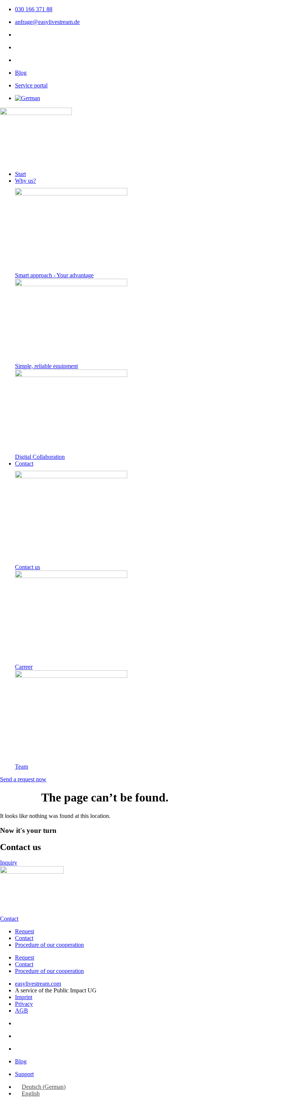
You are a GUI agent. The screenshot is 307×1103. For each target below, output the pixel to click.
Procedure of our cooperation (49, 945)
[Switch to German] (27, 98)
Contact (24, 938)
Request (24, 931)
